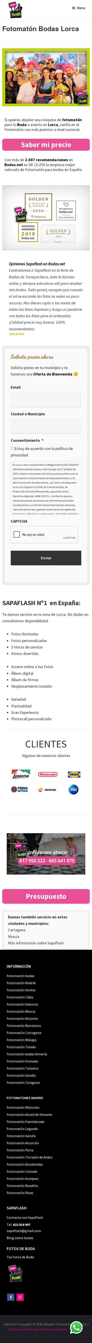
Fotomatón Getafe (21, 1136)
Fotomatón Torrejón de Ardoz (29, 1157)
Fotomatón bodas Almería (27, 1054)
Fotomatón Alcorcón (23, 1143)
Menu (81, 8)
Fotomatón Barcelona (24, 1025)
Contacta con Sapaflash (25, 1217)
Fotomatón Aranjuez (23, 1178)
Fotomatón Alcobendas (25, 1164)
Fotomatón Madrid (21, 983)
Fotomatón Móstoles (23, 1107)
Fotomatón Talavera (22, 1068)
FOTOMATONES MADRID (25, 1098)
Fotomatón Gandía (21, 1075)
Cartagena (16, 929)
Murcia (13, 936)
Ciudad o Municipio (28, 413)
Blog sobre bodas (20, 1238)
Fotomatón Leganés (22, 1128)
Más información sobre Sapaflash (36, 943)
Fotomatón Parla (20, 1150)
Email (16, 387)
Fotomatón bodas (20, 976)
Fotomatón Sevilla (21, 990)
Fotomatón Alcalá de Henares (29, 1114)
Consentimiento (27, 440)
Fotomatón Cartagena (24, 1032)
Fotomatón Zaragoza (23, 1082)
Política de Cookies (53, 1329)
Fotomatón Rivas (20, 1192)
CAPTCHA (19, 521)
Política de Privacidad (23, 1329)
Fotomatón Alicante (22, 1018)
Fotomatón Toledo (21, 1047)
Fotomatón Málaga (21, 1040)
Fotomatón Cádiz (20, 997)
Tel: (18, 1224)
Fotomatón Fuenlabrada (25, 1121)
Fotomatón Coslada (22, 1171)
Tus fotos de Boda (20, 1257)
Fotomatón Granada (22, 1061)
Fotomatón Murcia (21, 1011)
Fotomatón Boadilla (22, 1185)
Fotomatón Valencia (22, 1004)
